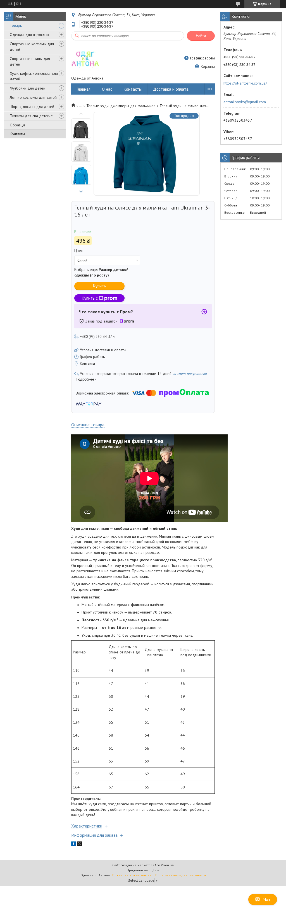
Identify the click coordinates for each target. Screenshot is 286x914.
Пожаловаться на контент (132, 875)
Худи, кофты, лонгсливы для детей (34, 76)
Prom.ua (167, 865)
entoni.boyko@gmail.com (244, 101)
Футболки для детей (27, 88)
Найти (201, 36)
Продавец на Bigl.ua (143, 870)
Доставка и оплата (171, 89)
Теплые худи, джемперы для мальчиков (121, 105)
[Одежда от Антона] (85, 58)
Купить (99, 285)
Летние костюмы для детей (33, 97)
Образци (17, 125)
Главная (83, 89)
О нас (107, 89)
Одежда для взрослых (29, 34)
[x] (79, 844)
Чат (266, 899)
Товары (16, 25)
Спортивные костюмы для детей (32, 46)
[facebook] (73, 844)
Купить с (90, 298)
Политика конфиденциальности (180, 875)
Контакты (17, 133)
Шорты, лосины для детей (32, 106)
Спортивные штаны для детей (30, 61)
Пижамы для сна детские (31, 115)
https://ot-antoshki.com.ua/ (245, 83)
